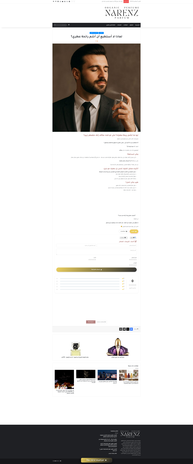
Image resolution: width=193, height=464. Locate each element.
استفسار (123, 231)
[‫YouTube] (62, 1)
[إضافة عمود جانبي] (53, 1)
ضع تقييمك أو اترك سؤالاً (95, 460)
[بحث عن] (55, 25)
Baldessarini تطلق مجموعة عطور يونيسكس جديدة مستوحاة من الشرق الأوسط (86, 381)
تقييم (133, 231)
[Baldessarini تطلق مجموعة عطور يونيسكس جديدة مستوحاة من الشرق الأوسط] (85, 374)
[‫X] (67, 1)
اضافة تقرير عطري (110, 25)
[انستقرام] (60, 1)
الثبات (94, 257)
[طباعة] (120, 329)
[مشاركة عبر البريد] (124, 329)
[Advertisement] (95, 203)
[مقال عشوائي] (56, 1)
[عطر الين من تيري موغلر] (118, 346)
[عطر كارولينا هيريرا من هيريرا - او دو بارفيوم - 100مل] (75, 346)
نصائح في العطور (93, 32)
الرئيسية (137, 25)
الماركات (119, 25)
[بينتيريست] (65, 1)
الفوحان (135, 263)
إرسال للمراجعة (95, 269)
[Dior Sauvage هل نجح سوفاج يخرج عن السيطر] (107, 375)
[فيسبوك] (69, 1)
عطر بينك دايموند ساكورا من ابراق (116, 1)
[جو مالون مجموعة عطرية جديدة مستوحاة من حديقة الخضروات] (128, 375)
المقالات (125, 25)
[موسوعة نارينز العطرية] (122, 13)
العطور (131, 25)
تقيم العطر (134, 257)
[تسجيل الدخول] (58, 1)
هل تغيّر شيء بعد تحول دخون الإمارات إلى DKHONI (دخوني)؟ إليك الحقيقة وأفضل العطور (65, 392)
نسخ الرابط (91, 321)
